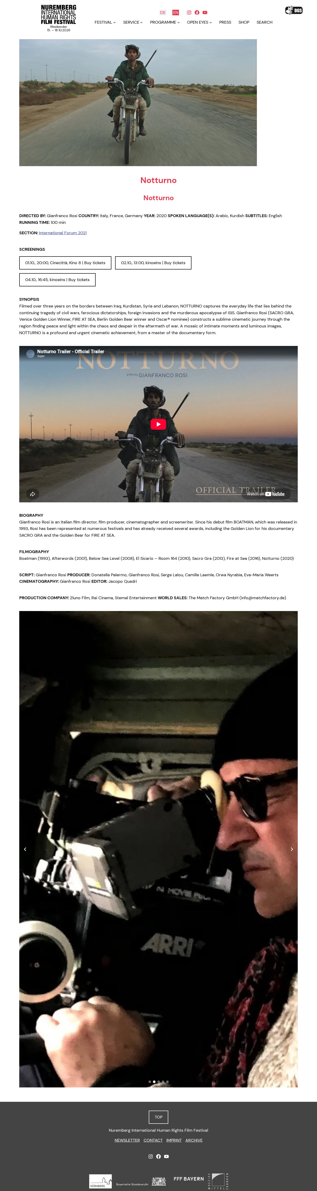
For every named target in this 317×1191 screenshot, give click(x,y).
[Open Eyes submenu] (210, 22)
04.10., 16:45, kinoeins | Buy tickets (57, 279)
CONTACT (153, 1140)
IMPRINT (174, 1140)
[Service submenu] (141, 22)
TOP (158, 1117)
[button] (150, 1081)
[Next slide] (291, 849)
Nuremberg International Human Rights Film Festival (158, 1130)
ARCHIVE (194, 1140)
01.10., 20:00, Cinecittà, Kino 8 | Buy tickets (65, 263)
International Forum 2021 (63, 233)
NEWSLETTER (127, 1140)
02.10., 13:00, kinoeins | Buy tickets (153, 263)
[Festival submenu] (114, 22)
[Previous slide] (25, 849)
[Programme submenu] (178, 22)
